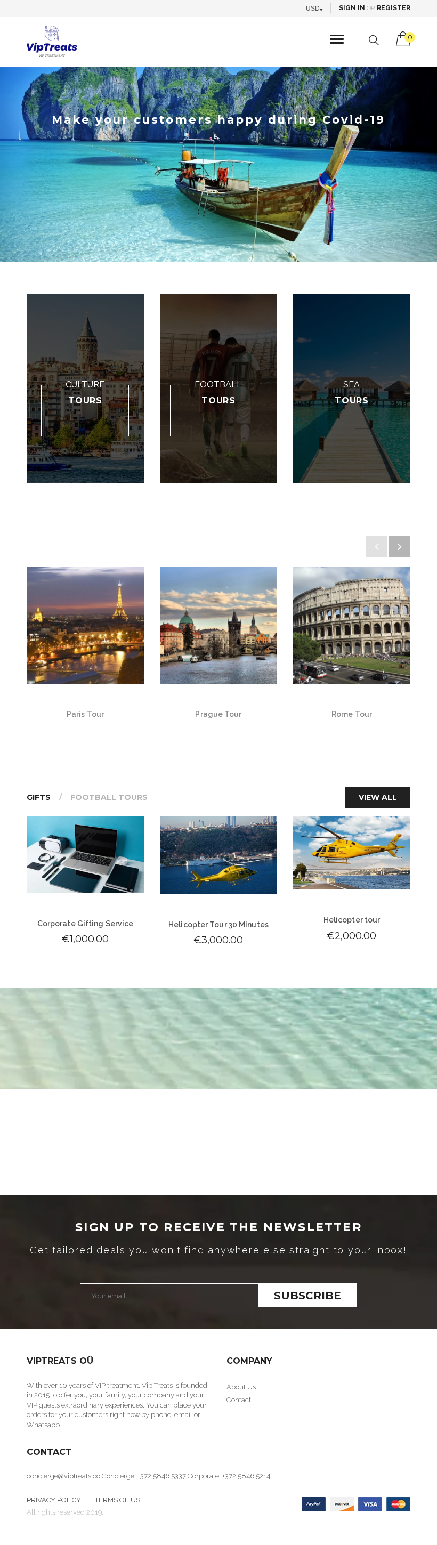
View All (378, 797)
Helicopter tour (352, 920)
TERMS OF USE (119, 1500)
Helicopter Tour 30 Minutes (218, 924)
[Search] (374, 40)
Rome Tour (351, 714)
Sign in (352, 8)
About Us (241, 1387)
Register (393, 8)
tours (85, 400)
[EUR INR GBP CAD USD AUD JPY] (317, 8)
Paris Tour (85, 714)
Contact (238, 1400)
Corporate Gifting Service (85, 923)
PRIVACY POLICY (54, 1500)
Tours (218, 400)
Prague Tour (218, 714)
